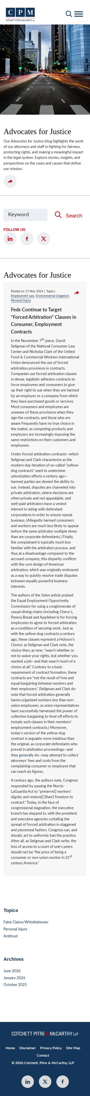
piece (49, 341)
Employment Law (22, 296)
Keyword (18, 214)
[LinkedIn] (10, 238)
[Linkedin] (27, 1081)
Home (10, 1048)
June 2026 (12, 971)
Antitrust (10, 936)
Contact (43, 1055)
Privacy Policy (51, 1048)
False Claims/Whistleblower (25, 922)
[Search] (69, 14)
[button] (10, 181)
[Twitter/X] (43, 238)
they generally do (25, 755)
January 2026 (14, 978)
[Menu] (78, 14)
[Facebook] (26, 238)
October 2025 (15, 985)
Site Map (73, 1048)
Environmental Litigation (52, 296)
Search (74, 215)
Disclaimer (27, 1048)
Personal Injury (21, 300)
